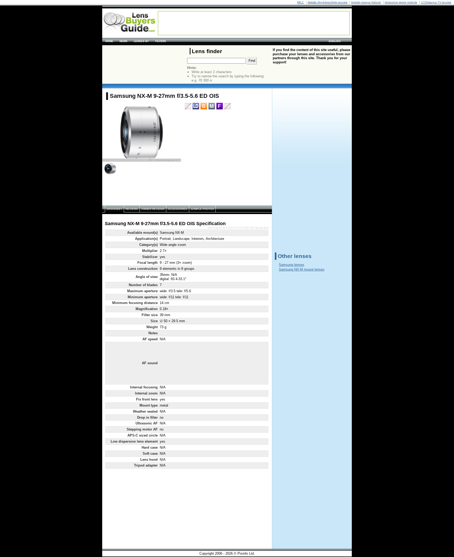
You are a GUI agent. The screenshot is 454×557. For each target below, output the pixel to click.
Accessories (177, 208)
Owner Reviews (152, 208)
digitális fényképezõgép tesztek (328, 2)
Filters (160, 41)
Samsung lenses (291, 265)
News (123, 41)
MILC (300, 2)
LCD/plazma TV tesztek (436, 2)
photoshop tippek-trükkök (401, 2)
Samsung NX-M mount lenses (301, 269)
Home (109, 41)
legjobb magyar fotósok (366, 2)
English (334, 41)
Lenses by (141, 41)
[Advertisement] (253, 23)
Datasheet (114, 208)
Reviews (132, 208)
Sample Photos (202, 208)
